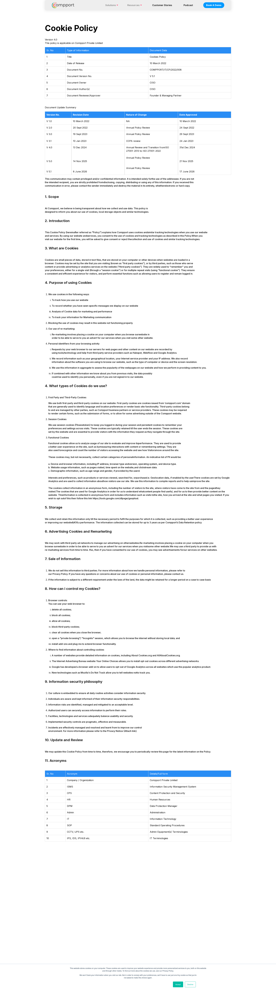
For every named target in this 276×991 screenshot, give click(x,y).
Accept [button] (178, 984)
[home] (63, 5)
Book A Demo (213, 5)
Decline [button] (190, 984)
